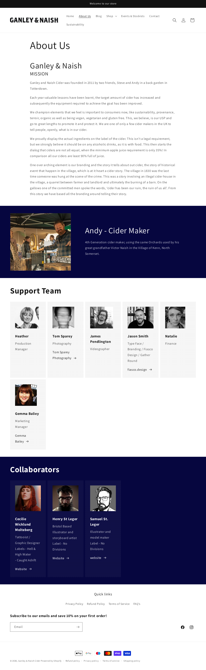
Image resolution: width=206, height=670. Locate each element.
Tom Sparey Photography (62, 355)
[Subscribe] (77, 627)
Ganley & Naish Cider (29, 660)
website (95, 558)
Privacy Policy (74, 604)
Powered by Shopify (51, 660)
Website (21, 569)
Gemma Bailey (20, 438)
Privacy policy (91, 660)
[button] (111, 16)
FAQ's (136, 604)
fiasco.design (137, 369)
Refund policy (73, 660)
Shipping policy (132, 660)
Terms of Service (119, 604)
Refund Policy (96, 604)
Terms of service (111, 660)
